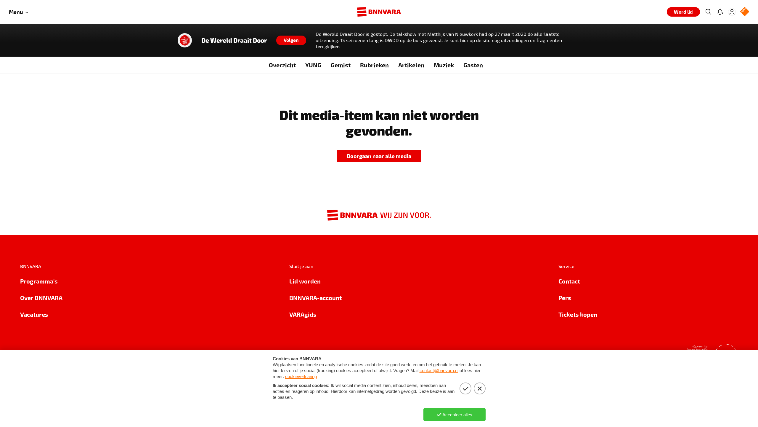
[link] (379, 156)
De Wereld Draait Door (234, 40)
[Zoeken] (708, 11)
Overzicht (282, 64)
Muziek (444, 64)
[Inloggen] (731, 11)
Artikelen (411, 64)
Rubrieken (374, 64)
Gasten (473, 64)
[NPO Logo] (744, 12)
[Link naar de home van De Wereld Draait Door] (185, 40)
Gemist (341, 64)
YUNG (313, 64)
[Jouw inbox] (720, 12)
